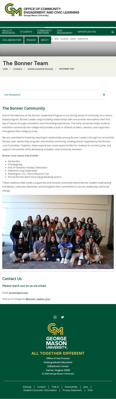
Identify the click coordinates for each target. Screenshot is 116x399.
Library (73, 39)
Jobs (86, 386)
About (45, 40)
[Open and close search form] (112, 32)
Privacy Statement (72, 390)
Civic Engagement (65, 31)
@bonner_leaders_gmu (38, 299)
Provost (41, 24)
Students (26, 31)
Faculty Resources (8, 31)
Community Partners (44, 31)
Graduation (83, 39)
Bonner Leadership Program (40, 69)
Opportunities (87, 31)
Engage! (31, 40)
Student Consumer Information (40, 390)
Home (5, 69)
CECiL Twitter (62, 317)
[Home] (41, 10)
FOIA (90, 390)
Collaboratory (11, 40)
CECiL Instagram (54, 317)
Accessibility (71, 386)
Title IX (55, 386)
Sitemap (27, 386)
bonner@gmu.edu (18, 292)
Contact (41, 386)
